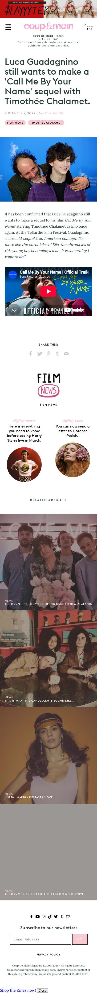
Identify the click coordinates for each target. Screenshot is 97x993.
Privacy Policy (48, 954)
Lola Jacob (53, 113)
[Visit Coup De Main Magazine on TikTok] (50, 917)
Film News (15, 122)
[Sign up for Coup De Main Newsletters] (68, 917)
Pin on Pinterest (48, 353)
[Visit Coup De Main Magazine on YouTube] (37, 917)
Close (42, 990)
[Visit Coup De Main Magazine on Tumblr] (62, 917)
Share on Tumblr (57, 353)
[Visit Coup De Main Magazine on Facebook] (31, 917)
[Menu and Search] (8, 27)
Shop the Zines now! (18, 990)
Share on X (39, 353)
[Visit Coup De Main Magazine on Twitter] (56, 917)
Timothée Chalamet (46, 122)
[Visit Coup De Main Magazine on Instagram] (44, 917)
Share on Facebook (30, 353)
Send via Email (66, 353)
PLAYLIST (89, 27)
